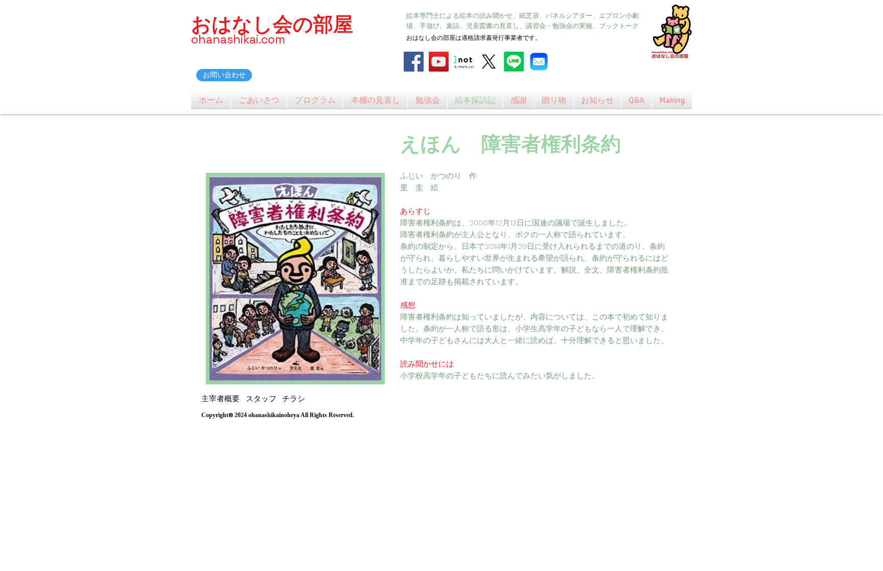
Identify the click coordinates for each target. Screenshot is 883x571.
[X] (489, 62)
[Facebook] (414, 62)
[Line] (514, 62)
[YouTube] (439, 62)
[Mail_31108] (539, 62)
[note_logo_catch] (464, 62)
